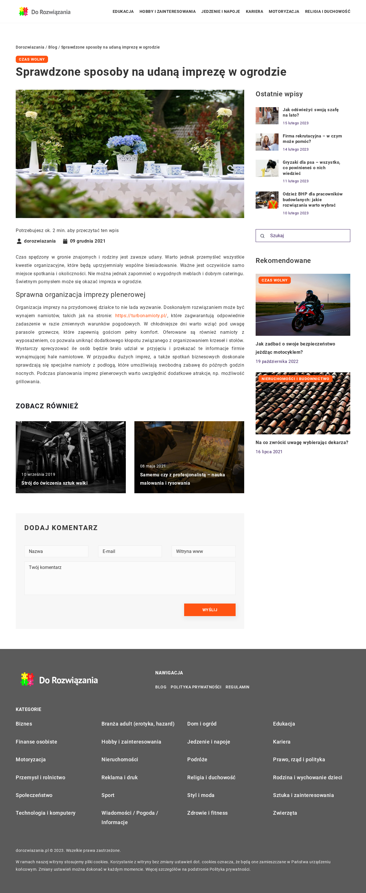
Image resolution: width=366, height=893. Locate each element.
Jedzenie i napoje (220, 11)
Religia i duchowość (328, 11)
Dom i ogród (202, 724)
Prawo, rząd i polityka (299, 759)
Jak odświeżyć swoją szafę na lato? (311, 112)
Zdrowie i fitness (207, 813)
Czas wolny (32, 59)
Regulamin (238, 687)
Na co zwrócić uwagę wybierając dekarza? (302, 442)
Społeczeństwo (34, 795)
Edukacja (123, 11)
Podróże (197, 759)
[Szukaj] (262, 236)
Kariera (254, 11)
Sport (108, 795)
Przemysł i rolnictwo (40, 777)
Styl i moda (201, 795)
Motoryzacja (284, 11)
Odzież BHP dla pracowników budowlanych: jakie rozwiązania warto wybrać (313, 199)
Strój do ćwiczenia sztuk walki (54, 483)
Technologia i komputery (46, 813)
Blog (160, 687)
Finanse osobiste (36, 742)
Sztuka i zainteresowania (303, 795)
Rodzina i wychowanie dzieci (308, 777)
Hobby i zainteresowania (168, 11)
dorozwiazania (40, 241)
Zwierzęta (285, 813)
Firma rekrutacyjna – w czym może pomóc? (312, 138)
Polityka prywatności (196, 687)
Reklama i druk (120, 777)
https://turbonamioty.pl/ (141, 315)
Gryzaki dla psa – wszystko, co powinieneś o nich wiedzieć (312, 168)
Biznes (24, 724)
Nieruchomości (120, 759)
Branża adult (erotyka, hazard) (138, 724)
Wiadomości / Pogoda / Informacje (130, 817)
